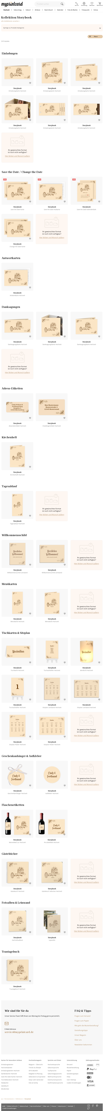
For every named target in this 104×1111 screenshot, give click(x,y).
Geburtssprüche (53, 1068)
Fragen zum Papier (82, 1021)
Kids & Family (33, 1083)
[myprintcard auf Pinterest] (97, 1105)
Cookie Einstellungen (74, 1083)
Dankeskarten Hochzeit (9, 1074)
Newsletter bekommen (83, 1045)
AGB (3, 1106)
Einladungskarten (7, 1064)
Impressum (62, 1106)
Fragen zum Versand (82, 1016)
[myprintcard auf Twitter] (88, 1108)
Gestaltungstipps (81, 1030)
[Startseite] (2, 1099)
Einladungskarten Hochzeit (10, 1071)
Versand (69, 1064)
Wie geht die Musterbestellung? (87, 1025)
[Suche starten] (62, 3)
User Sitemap (71, 1080)
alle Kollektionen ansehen (10, 21)
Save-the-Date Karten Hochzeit (11, 1077)
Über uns (78, 1040)
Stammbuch (48, 10)
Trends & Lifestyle (35, 1068)
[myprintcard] (12, 6)
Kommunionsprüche (55, 1080)
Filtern (96, 36)
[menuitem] (77, 4)
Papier (69, 1071)
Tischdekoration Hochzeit (9, 1080)
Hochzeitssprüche (54, 1064)
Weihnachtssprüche (54, 1077)
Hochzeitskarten (6, 1068)
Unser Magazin (80, 1035)
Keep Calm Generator (36, 1080)
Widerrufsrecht (12, 1106)
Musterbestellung (73, 1068)
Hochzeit (6, 10)
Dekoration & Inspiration (37, 1077)
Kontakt (70, 1106)
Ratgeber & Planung (35, 1074)
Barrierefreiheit (35, 1106)
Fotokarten (4, 1083)
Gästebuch (5, 1086)
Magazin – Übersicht (36, 1064)
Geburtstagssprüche (55, 1074)
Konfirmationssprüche (55, 1083)
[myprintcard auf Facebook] (93, 1105)
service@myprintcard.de (19, 1032)
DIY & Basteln (33, 1071)
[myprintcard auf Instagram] (88, 1105)
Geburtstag (17, 10)
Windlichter (5, 1089)
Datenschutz (24, 1106)
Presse (53, 1106)
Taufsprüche (52, 1071)
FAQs (68, 1077)
